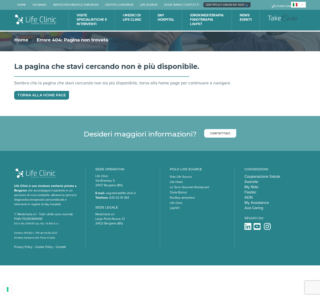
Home (21, 40)
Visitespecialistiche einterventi (92, 19)
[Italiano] (298, 5)
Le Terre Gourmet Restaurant (189, 187)
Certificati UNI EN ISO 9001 (225, 4)
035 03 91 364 (119, 197)
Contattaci (220, 133)
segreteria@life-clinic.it (121, 193)
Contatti (61, 247)
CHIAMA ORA (283, 6)
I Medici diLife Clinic (132, 17)
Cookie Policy (44, 247)
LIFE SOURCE (149, 4)
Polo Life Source (181, 176)
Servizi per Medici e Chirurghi (75, 4)
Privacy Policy (23, 247)
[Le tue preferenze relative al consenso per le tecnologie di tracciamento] (7, 289)
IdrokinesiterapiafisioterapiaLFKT (207, 19)
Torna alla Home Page (41, 95)
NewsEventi (246, 17)
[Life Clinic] (36, 19)
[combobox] (298, 5)
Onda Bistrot (178, 192)
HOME (21, 4)
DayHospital (166, 17)
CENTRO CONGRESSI (119, 4)
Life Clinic (176, 203)
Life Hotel (176, 182)
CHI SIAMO (39, 4)
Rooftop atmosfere (182, 197)
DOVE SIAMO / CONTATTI (181, 4)
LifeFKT (175, 208)
